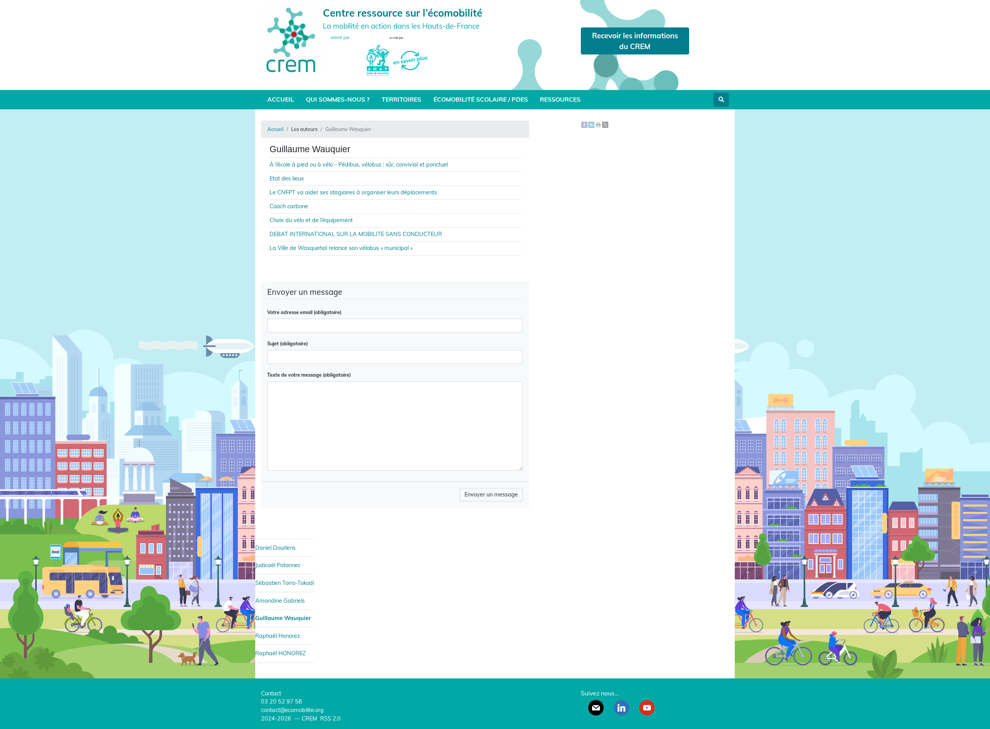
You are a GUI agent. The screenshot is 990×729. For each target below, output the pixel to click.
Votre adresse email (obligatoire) (304, 312)
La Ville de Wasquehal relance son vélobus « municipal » (341, 248)
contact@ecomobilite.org (292, 710)
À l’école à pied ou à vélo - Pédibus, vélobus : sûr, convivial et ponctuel (359, 164)
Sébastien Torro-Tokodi (284, 582)
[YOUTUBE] (647, 707)
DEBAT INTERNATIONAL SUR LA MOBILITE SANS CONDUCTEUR (356, 234)
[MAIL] (596, 707)
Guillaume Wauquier (283, 618)
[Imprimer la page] (598, 124)
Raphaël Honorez (277, 635)
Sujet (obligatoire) (287, 344)
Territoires (401, 99)
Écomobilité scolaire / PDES (481, 99)
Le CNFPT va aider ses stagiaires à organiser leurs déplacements (353, 192)
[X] (605, 124)
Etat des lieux (287, 178)
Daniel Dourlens (275, 547)
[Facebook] (584, 124)
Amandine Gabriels (280, 600)
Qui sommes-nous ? (337, 99)
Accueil (280, 99)
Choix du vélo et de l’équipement (311, 220)
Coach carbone (289, 206)
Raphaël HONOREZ (280, 653)
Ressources (560, 99)
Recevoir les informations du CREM (635, 41)
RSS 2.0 (330, 718)
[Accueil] (292, 39)
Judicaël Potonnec (277, 565)
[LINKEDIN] (621, 707)
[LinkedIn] (591, 124)
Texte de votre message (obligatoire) (309, 375)
